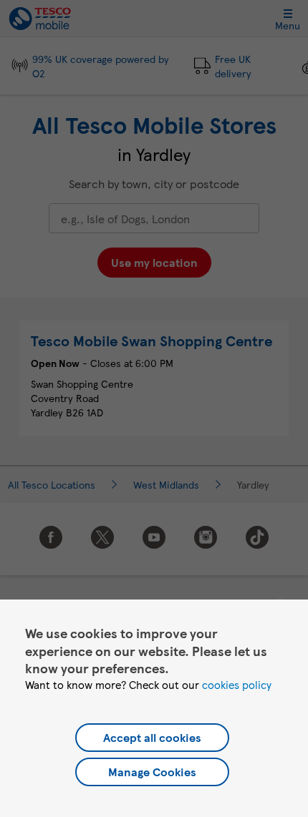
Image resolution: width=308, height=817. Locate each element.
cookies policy (236, 685)
